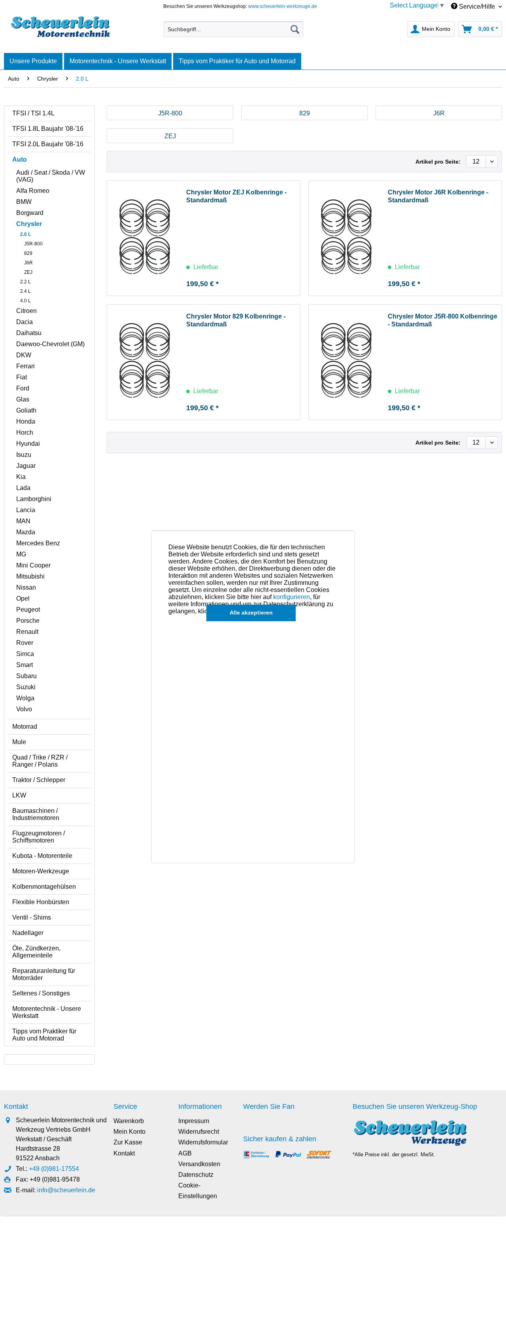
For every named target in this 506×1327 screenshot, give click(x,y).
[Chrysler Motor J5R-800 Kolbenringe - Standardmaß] (346, 362)
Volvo (24, 709)
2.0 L (25, 234)
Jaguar (26, 465)
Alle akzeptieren (251, 612)
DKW (23, 355)
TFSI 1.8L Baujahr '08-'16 (47, 128)
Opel (23, 598)
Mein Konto (129, 1131)
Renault (27, 631)
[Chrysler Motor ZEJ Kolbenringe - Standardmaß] (144, 238)
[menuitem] (233, 29)
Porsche (28, 620)
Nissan (26, 587)
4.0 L (25, 300)
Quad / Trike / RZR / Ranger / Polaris (40, 761)
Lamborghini (33, 499)
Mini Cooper (33, 565)
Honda (25, 421)
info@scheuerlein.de (66, 1190)
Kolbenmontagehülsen (44, 886)
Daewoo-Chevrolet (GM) (50, 344)
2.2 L (25, 282)
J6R (28, 263)
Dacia (24, 322)
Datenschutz (195, 1174)
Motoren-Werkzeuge (40, 871)
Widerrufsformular (203, 1142)
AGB (185, 1153)
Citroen (26, 310)
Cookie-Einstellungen (197, 1190)
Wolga (25, 698)
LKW (19, 795)
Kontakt (124, 1153)
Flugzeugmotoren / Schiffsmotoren (38, 837)
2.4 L (25, 291)
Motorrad (24, 726)
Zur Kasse (127, 1142)
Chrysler (29, 224)
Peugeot (28, 609)
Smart (24, 665)
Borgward (29, 212)
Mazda (25, 532)
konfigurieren (291, 597)
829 (28, 253)
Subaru (26, 676)
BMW (24, 201)
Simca (25, 653)
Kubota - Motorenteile (42, 855)
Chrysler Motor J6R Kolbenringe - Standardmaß (438, 196)
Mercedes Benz (38, 543)
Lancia (25, 510)
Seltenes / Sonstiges (41, 993)
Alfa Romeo (32, 190)
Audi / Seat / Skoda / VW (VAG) (50, 176)
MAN (23, 521)
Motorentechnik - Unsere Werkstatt (46, 1012)
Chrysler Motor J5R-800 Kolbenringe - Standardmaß (442, 320)
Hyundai (28, 443)
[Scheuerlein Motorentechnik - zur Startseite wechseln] (60, 27)
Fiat (21, 377)
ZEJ (28, 272)
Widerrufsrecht (198, 1131)
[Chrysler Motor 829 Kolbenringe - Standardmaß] (144, 362)
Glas (22, 399)
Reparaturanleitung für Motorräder (43, 974)
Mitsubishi (30, 576)
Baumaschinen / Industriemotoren (35, 814)
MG (21, 554)
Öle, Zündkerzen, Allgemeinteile (36, 952)
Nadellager (27, 932)
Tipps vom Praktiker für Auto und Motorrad (44, 1035)
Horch (24, 432)
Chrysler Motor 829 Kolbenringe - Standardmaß (235, 320)
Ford (22, 388)
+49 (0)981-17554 (54, 1168)
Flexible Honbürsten (40, 902)
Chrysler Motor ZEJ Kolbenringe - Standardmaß (236, 196)
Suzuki (26, 687)
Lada (23, 487)
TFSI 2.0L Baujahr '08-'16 (47, 144)
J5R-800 (33, 244)
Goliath (26, 410)
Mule (19, 742)
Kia (21, 476)
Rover (24, 642)
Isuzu (23, 454)
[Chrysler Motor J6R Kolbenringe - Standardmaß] (346, 238)
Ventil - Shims (31, 917)
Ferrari (25, 366)
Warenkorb (128, 1121)
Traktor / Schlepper (38, 780)
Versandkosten (199, 1164)
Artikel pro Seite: (438, 161)
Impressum (193, 1121)
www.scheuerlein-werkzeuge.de (282, 6)
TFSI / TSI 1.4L (33, 113)
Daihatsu (29, 333)
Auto (19, 159)
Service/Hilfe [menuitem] (477, 6)
